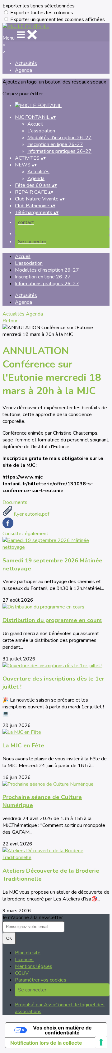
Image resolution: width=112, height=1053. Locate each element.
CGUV (22, 973)
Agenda (23, 70)
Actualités (26, 63)
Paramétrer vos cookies (40, 980)
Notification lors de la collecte (46, 1043)
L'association (41, 130)
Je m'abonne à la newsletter (32, 917)
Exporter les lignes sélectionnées (38, 5)
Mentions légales (33, 966)
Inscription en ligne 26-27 (55, 144)
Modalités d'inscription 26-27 (59, 137)
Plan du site (27, 952)
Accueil (35, 124)
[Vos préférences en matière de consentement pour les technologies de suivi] (101, 1042)
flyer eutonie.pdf (30, 514)
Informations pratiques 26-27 (59, 151)
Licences (24, 959)
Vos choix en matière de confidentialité (62, 1030)
